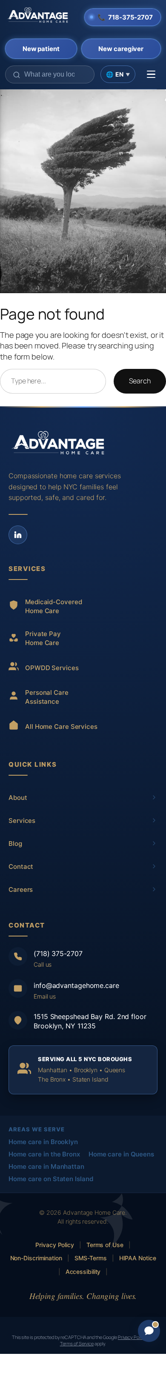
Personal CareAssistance (47, 696)
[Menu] (151, 74)
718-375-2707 (125, 17)
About (18, 798)
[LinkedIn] (18, 534)
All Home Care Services (61, 726)
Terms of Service (77, 1343)
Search (140, 380)
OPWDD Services (52, 668)
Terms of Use (104, 1244)
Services (22, 820)
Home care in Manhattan (46, 1166)
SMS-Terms (90, 1258)
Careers (21, 889)
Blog (15, 843)
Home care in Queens (121, 1154)
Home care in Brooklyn (43, 1142)
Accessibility (83, 1271)
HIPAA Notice (137, 1258)
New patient (41, 49)
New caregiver (120, 49)
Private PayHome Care (43, 638)
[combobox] (49, 74)
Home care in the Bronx (44, 1154)
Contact (21, 866)
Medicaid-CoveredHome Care (53, 606)
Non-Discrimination (36, 1258)
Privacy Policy (54, 1244)
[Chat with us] (149, 1331)
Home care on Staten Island (51, 1179)
